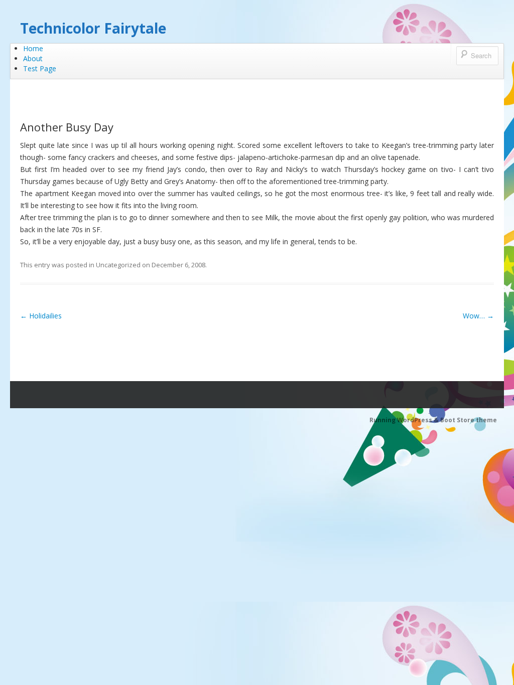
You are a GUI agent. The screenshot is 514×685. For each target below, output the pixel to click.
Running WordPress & (404, 420)
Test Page (39, 68)
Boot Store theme (468, 420)
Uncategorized (118, 264)
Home (33, 48)
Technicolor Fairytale (93, 28)
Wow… (478, 315)
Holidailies (41, 315)
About (33, 58)
